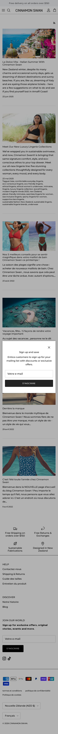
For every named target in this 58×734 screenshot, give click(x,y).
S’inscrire (28, 383)
